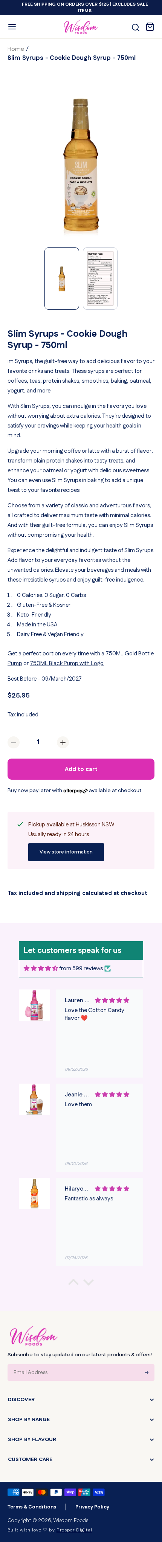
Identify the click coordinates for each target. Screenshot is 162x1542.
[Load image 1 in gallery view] (61, 278)
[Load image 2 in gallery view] (100, 278)
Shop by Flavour (32, 1439)
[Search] (135, 27)
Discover (21, 1399)
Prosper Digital (74, 1530)
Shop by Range (29, 1419)
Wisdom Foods (70, 1520)
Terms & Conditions (32, 1507)
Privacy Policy (92, 1507)
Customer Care (30, 1459)
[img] (41, 968)
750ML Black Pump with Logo (67, 663)
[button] (12, 26)
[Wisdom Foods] (34, 1336)
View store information (66, 852)
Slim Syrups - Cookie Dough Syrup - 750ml (72, 58)
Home (16, 49)
